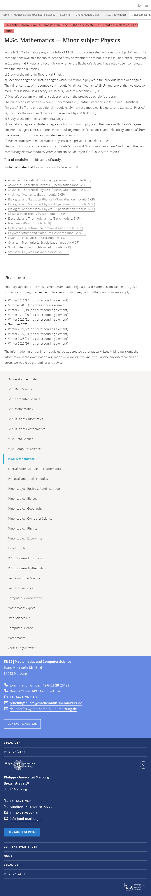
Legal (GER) (13, 743)
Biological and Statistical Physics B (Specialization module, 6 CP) (51, 204)
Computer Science (20, 628)
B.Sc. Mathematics (20, 409)
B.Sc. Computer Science (24, 399)
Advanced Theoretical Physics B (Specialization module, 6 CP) (49, 185)
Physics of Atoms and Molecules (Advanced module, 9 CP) (47, 233)
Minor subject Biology (22, 499)
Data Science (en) (19, 618)
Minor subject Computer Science (30, 518)
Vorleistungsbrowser (22, 648)
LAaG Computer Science (24, 578)
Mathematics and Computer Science (34, 15)
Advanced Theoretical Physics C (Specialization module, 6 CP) (49, 190)
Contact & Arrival (22, 724)
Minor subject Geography (25, 508)
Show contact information (143, 765)
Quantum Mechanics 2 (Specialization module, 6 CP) (43, 242)
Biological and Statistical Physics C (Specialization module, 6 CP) (51, 209)
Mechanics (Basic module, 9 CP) (29, 223)
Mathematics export (21, 608)
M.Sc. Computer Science (24, 449)
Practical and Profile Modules (28, 479)
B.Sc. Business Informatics (25, 419)
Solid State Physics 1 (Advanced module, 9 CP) (39, 247)
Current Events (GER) (21, 847)
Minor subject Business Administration (34, 489)
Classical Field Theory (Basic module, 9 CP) (37, 214)
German (142, 6)
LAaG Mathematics (20, 588)
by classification (45, 167)
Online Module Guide (87, 15)
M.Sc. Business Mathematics (27, 568)
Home (5, 15)
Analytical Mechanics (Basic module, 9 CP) (36, 195)
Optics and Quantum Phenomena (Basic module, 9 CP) (45, 228)
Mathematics (16, 638)
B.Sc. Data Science (20, 389)
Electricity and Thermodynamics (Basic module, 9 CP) (44, 218)
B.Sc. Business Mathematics (26, 429)
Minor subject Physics (22, 528)
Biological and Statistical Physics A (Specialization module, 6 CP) (51, 199)
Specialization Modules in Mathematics (34, 469)
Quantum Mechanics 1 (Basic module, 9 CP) (37, 238)
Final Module (17, 548)
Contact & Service (22, 832)
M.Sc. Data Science (20, 439)
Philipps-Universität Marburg (20, 765)
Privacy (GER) (14, 752)
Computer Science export (25, 598)
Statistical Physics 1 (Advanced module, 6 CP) (38, 252)
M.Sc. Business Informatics (25, 558)
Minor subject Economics (25, 538)
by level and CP (67, 167)
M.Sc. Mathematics (115, 15)
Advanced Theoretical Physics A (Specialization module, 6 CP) (49, 180)
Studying (65, 15)
